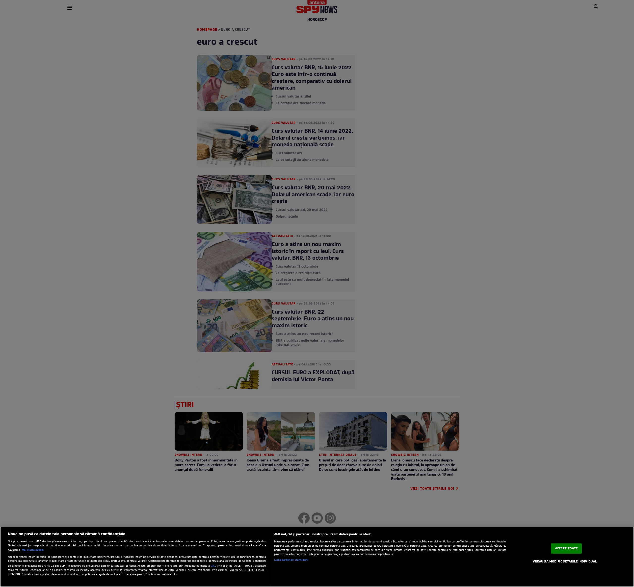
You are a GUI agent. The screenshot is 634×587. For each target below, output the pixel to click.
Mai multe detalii (33, 550)
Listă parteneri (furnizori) (291, 560)
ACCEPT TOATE (566, 548)
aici (213, 565)
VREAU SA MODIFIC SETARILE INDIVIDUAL (565, 561)
